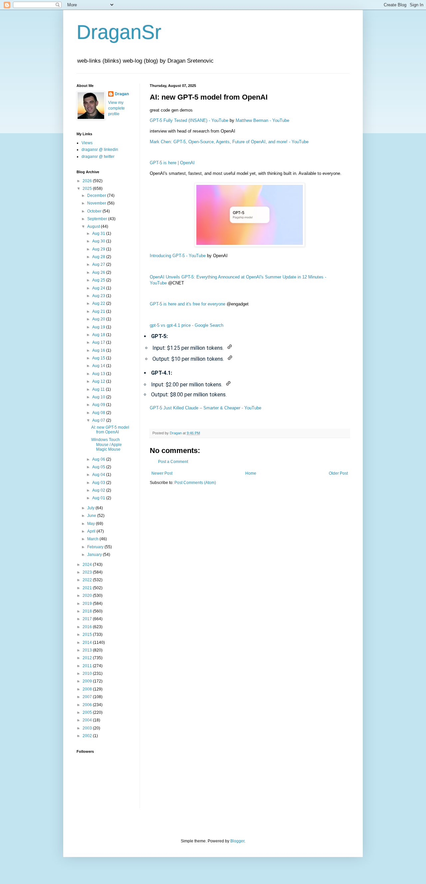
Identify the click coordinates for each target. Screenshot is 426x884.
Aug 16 (99, 350)
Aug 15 (99, 358)
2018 (88, 611)
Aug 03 (99, 482)
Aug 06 (99, 459)
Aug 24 (99, 288)
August (94, 226)
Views (87, 143)
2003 (88, 728)
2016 (88, 627)
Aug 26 (99, 272)
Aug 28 (99, 256)
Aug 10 (99, 397)
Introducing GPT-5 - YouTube (178, 255)
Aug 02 (99, 490)
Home (250, 473)
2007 (88, 696)
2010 (88, 673)
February (96, 547)
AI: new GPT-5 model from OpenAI (110, 429)
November (97, 203)
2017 (88, 619)
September (97, 219)
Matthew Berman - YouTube (262, 120)
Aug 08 (99, 412)
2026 (88, 181)
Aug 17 (99, 342)
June (92, 515)
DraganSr (119, 32)
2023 (88, 572)
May (91, 523)
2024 (88, 564)
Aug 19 (99, 327)
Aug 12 (99, 381)
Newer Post (161, 473)
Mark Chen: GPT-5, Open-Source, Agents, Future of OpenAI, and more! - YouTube (229, 141)
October (95, 211)
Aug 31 (99, 233)
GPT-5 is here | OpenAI (172, 162)
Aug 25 (99, 280)
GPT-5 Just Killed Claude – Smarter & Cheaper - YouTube (205, 407)
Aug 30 (99, 241)
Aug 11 (99, 389)
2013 (88, 650)
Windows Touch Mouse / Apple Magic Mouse (106, 444)
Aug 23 (99, 295)
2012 (88, 658)
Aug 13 (99, 373)
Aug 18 (99, 334)
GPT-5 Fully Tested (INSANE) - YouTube (189, 120)
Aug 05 (99, 467)
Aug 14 (99, 365)
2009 (88, 681)
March (93, 539)
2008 (88, 689)
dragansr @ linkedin (100, 149)
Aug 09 (99, 404)
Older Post (338, 473)
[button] (229, 346)
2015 (88, 634)
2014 (88, 642)
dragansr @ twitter (98, 156)
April (92, 531)
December (97, 195)
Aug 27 (99, 264)
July (91, 508)
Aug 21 (99, 311)
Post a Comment (173, 461)
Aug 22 (99, 303)
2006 (88, 704)
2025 (88, 188)
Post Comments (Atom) (195, 482)
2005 (88, 712)
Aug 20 (99, 319)
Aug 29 (99, 249)
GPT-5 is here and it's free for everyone (187, 303)
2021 (88, 588)
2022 (88, 580)
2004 (88, 720)
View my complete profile (116, 108)
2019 (88, 603)
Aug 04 (99, 474)
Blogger (237, 841)
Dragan (122, 94)
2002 (88, 735)
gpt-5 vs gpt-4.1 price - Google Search (186, 325)
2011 (88, 665)
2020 (88, 595)
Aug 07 (99, 420)
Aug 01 (99, 498)
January (95, 554)
